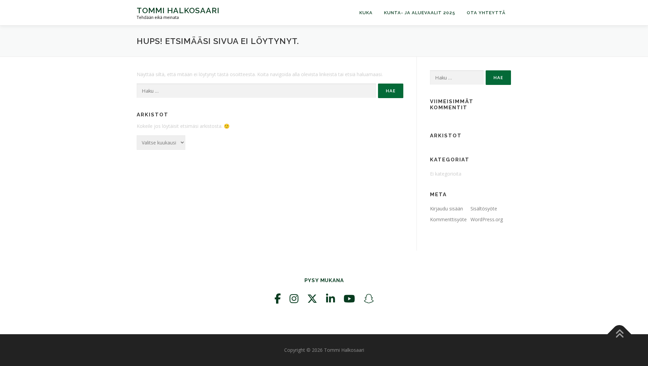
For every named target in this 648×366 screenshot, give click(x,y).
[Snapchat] (369, 298)
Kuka (366, 12)
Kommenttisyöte (448, 219)
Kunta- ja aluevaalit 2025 (419, 12)
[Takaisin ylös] (619, 334)
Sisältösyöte (483, 208)
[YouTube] (349, 298)
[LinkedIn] (330, 298)
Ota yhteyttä (486, 12)
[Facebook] (277, 298)
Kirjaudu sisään (446, 208)
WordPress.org (486, 219)
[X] (312, 298)
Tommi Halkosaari (178, 10)
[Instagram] (294, 298)
